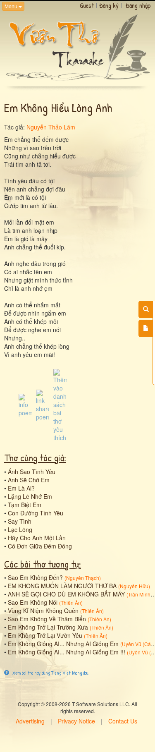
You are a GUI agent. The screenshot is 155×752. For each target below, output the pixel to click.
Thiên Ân (71, 602)
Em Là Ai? (21, 488)
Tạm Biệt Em (24, 505)
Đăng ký (109, 5)
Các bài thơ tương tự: (42, 563)
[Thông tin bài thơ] (25, 404)
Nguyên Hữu (134, 585)
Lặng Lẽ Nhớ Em (30, 496)
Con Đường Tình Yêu (35, 513)
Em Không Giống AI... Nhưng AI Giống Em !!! (66, 652)
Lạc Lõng (20, 529)
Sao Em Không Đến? (35, 577)
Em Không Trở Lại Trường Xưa (48, 627)
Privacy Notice (76, 721)
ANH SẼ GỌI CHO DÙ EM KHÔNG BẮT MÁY (66, 594)
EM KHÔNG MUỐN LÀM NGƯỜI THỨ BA (62, 586)
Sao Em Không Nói (32, 602)
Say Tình (19, 521)
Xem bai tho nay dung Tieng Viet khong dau (49, 672)
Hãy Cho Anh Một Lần (37, 538)
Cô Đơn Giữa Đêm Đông (40, 546)
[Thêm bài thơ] (145, 328)
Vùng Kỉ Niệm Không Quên (43, 610)
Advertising (30, 721)
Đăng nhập (138, 5)
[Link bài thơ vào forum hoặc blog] (42, 404)
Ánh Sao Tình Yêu (31, 471)
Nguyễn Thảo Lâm (50, 127)
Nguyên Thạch (82, 577)
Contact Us (122, 721)
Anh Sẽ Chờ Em (29, 480)
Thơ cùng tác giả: (35, 457)
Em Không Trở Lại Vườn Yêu (45, 635)
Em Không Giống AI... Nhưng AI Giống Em (63, 643)
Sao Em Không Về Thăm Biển (47, 619)
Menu (12, 6)
